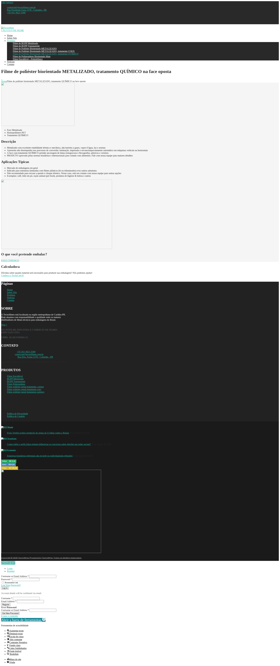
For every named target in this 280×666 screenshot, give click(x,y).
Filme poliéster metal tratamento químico (25, 392)
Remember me (11, 582)
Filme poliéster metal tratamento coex (24, 389)
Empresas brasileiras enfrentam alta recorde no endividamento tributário (40, 456)
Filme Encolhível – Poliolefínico (28, 59)
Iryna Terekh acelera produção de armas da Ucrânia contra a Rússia (38, 433)
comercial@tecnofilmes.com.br (21, 7)
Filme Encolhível (15, 376)
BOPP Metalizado (15, 379)
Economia (11, 450)
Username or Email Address (15, 576)
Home (10, 35)
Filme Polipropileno (16, 384)
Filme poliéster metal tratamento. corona (25, 386)
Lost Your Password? (11, 585)
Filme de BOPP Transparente (26, 46)
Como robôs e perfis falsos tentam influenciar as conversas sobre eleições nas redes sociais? (49, 444)
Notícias (11, 61)
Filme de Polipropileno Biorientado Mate (31, 56)
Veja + (4, 325)
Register (11, 571)
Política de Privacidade (17, 413)
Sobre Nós (12, 38)
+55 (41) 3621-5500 (26, 351)
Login (10, 568)
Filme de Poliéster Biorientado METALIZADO (35, 48)
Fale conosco (7, 2)
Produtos (11, 40)
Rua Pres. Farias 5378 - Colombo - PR (35, 357)
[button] (23, 620)
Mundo (10, 427)
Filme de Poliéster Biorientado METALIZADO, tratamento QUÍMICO (45, 54)
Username (6, 598)
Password (6, 579)
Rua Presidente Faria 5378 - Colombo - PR (27, 10)
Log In (5, 588)
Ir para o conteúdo (9, 616)
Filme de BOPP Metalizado (25, 43)
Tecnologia (11, 438)
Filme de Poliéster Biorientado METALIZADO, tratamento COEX (44, 51)
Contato (10, 64)
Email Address (8, 601)
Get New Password (10, 613)
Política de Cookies (16, 416)
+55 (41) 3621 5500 (16, 12)
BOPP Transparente (16, 381)
